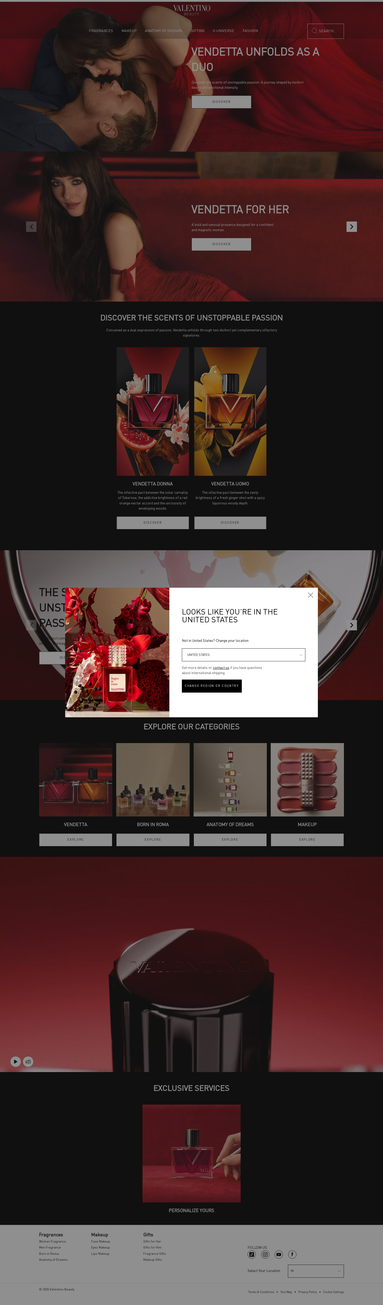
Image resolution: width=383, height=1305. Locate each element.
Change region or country (212, 686)
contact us (221, 668)
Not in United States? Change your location (215, 641)
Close (310, 595)
